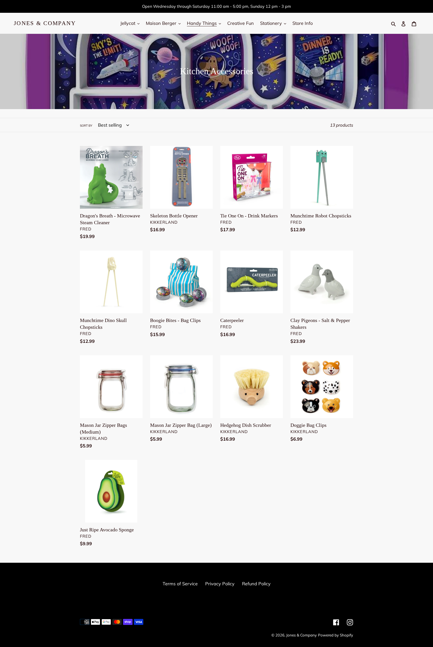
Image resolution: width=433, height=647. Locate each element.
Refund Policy (256, 584)
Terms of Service (180, 584)
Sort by (86, 125)
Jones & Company (45, 23)
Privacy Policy (220, 584)
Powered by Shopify (335, 635)
